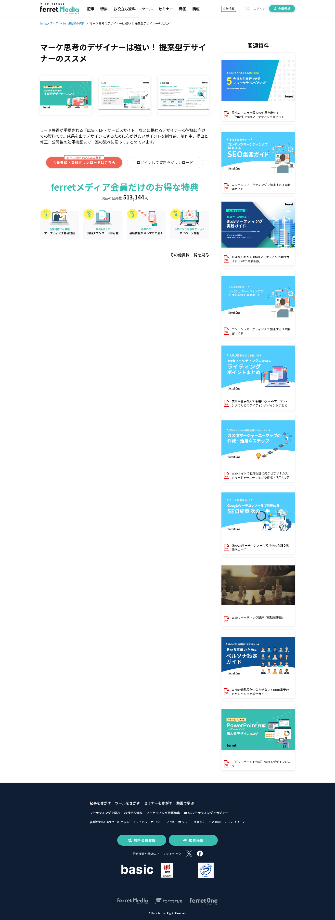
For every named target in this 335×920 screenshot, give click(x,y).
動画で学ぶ (185, 803)
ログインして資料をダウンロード (165, 162)
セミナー (165, 8)
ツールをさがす (127, 803)
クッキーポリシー (178, 822)
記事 (90, 8)
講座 (196, 8)
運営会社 (199, 822)
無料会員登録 (145, 840)
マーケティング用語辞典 (163, 813)
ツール (147, 8)
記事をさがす (100, 803)
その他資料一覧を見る (189, 255)
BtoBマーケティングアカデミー (206, 813)
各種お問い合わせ (102, 822)
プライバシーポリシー (147, 822)
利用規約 (123, 822)
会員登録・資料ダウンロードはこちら (84, 161)
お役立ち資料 (125, 8)
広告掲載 (228, 8)
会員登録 (284, 8)
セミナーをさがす (158, 803)
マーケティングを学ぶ (105, 813)
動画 (182, 8)
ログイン (259, 8)
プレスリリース (234, 822)
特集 (104, 8)
